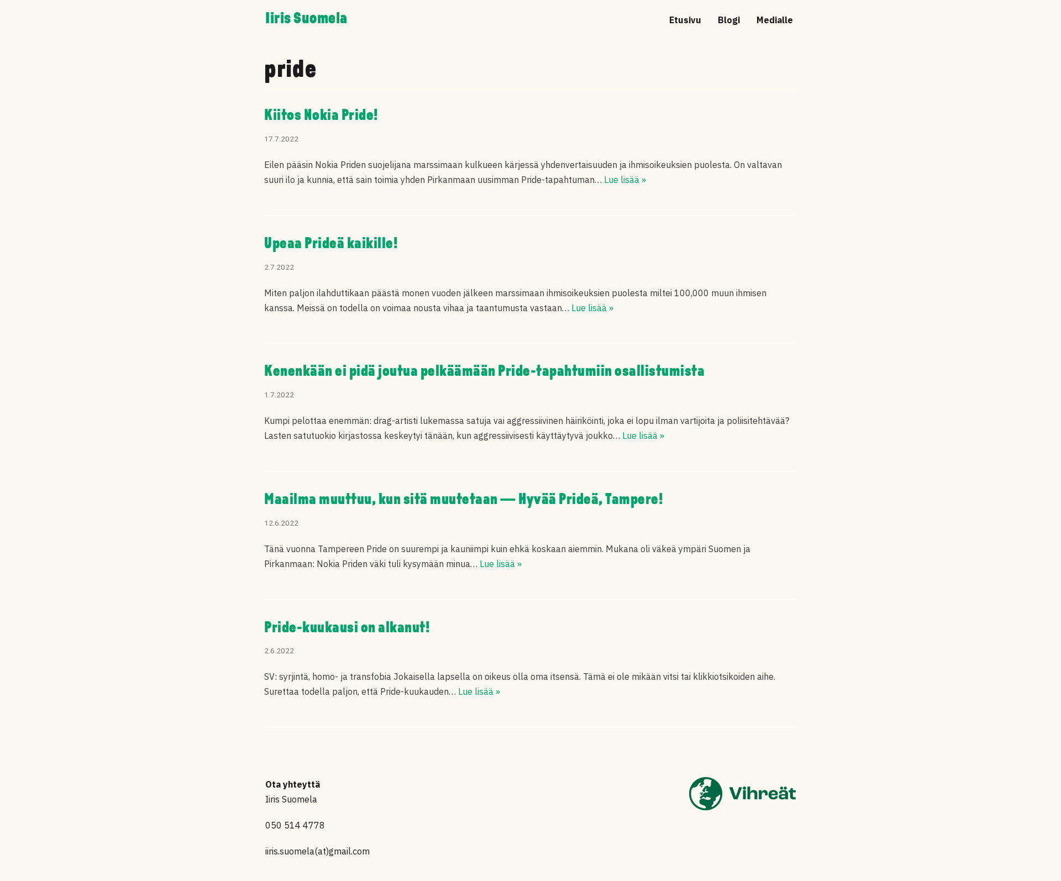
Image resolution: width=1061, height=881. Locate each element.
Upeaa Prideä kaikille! (331, 244)
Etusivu (685, 19)
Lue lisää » (625, 179)
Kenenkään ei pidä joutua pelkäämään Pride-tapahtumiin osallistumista (484, 372)
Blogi (729, 19)
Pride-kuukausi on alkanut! (347, 628)
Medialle (775, 19)
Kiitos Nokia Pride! (321, 116)
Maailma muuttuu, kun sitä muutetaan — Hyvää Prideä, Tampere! (463, 500)
